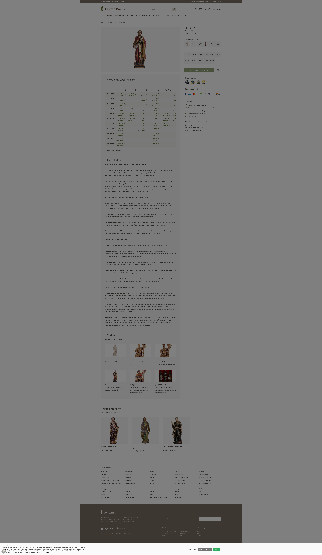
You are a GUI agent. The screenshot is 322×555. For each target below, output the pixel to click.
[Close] (5, 549)
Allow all (217, 549)
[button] (4, 551)
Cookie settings (192, 549)
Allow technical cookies (205, 549)
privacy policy (45, 552)
